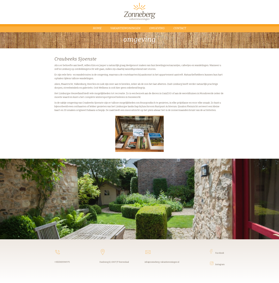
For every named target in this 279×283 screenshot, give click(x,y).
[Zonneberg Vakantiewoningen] (140, 11)
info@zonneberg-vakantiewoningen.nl (162, 262)
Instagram (220, 264)
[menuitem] (97, 28)
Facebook (219, 253)
